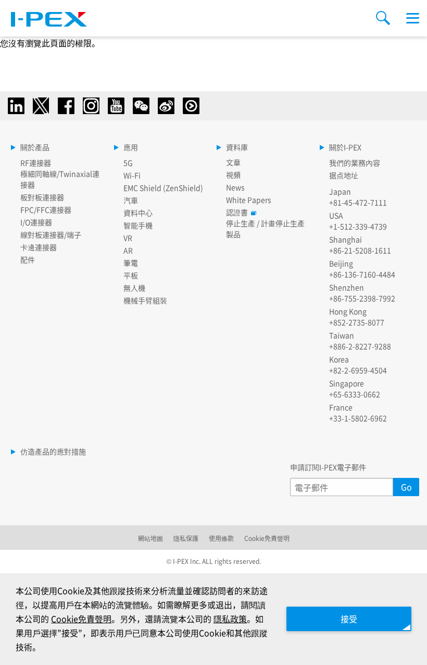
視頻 (233, 174)
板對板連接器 (42, 197)
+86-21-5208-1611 (360, 250)
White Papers (248, 199)
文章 (233, 162)
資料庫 (237, 147)
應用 (130, 147)
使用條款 (221, 538)
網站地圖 (150, 538)
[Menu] (412, 18)
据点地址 (343, 175)
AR (128, 250)
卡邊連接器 (38, 247)
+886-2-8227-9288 (360, 346)
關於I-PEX (345, 147)
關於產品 (34, 147)
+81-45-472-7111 (358, 202)
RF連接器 (35, 162)
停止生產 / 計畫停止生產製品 (265, 228)
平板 (130, 275)
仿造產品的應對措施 (53, 451)
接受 (349, 618)
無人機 (134, 287)
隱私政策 (230, 618)
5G (128, 162)
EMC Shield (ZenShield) (163, 187)
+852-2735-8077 (356, 322)
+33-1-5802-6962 (358, 418)
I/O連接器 (36, 222)
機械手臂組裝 (145, 300)
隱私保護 (185, 538)
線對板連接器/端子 (50, 234)
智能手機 (138, 225)
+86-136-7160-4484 (362, 274)
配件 (27, 259)
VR (127, 237)
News (235, 187)
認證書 (237, 212)
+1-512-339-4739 (358, 226)
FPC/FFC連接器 (45, 209)
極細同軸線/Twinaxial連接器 (59, 179)
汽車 (130, 200)
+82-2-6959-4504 (358, 370)
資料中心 (138, 212)
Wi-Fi (132, 175)
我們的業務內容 (354, 162)
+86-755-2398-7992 (362, 298)
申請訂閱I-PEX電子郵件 (328, 467)
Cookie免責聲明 (267, 538)
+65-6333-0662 (354, 394)
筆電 (130, 262)
